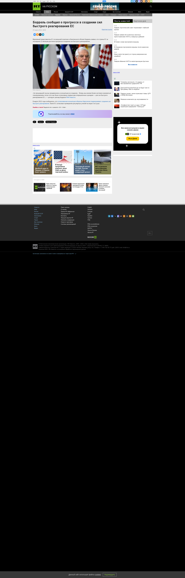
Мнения (130, 12)
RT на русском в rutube (141, 1)
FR (40, 1)
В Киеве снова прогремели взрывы (126, 42)
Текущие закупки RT (67, 218)
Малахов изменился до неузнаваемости (134, 99)
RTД (104, 1)
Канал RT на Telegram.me (132, 1)
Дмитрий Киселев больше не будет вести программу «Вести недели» (134, 88)
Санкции (113, 15)
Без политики (117, 12)
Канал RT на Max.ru (139, 1)
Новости (38, 12)
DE (38, 1)
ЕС (34, 122)
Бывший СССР (69, 12)
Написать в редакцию (67, 220)
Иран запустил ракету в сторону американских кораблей (130, 55)
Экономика (84, 12)
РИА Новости (70, 97)
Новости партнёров (67, 222)
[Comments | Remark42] (72, 135)
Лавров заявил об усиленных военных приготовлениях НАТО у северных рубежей (129, 36)
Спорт (96, 12)
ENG (35, 1)
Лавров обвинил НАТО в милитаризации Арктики (131, 61)
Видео (148, 12)
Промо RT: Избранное (67, 211)
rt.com (51, 246)
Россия (56, 12)
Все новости (132, 64)
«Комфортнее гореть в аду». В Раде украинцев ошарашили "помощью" (133, 105)
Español (90, 215)
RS (50, 1)
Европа (57, 15)
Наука (104, 12)
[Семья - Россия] (104, 6)
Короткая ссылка (107, 29)
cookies (98, 575)
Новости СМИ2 (116, 72)
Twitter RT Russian (136, 1)
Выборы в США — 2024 (137, 15)
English (90, 207)
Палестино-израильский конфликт (92, 15)
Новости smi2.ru (36, 145)
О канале (63, 209)
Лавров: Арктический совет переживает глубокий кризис (131, 28)
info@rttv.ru (126, 247)
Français (90, 211)
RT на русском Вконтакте (134, 1)
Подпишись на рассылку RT (151, 1)
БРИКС (37, 15)
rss (149, 1)
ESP (48, 1)
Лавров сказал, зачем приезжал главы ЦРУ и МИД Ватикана (135, 94)
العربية (44, 1)
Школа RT (90, 232)
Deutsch (90, 209)
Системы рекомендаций (68, 224)
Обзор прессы (123, 15)
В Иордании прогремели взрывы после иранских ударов (131, 48)
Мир (47, 12)
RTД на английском (93, 224)
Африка (65, 15)
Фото (139, 12)
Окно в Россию (92, 230)
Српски (90, 217)
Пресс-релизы (65, 207)
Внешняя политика (47, 15)
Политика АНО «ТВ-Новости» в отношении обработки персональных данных (62, 249)
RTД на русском (92, 226)
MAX (72, 114)
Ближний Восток (75, 15)
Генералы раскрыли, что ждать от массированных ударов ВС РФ (132, 82)
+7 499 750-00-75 (105, 247)
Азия (107, 15)
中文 (54, 1)
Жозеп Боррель (51, 122)
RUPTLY (90, 228)
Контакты (64, 216)
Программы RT (65, 213)
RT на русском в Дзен (146, 1)
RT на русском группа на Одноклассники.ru (144, 1)
